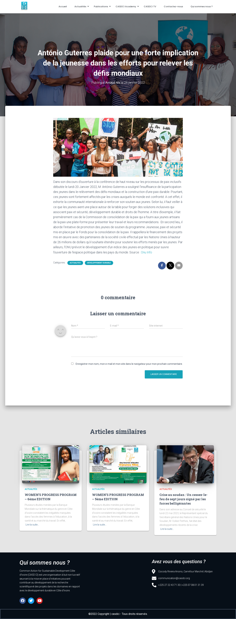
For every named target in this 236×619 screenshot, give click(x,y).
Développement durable (99, 263)
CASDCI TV (150, 6)
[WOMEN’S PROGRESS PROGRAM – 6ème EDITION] (50, 464)
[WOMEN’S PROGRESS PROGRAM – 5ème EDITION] (118, 464)
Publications (101, 6)
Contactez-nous (173, 6)
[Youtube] (39, 601)
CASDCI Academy (126, 6)
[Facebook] (23, 601)
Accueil (63, 6)
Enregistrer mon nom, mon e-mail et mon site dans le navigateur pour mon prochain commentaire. (129, 363)
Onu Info (146, 252)
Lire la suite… (32, 524)
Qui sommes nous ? (202, 6)
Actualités (80, 6)
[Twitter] (31, 601)
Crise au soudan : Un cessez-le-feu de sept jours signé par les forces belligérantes (183, 499)
